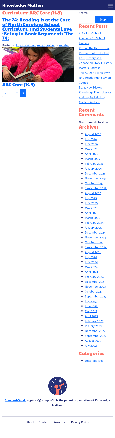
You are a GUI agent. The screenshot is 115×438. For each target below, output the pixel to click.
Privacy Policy (80, 422)
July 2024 (91, 257)
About (30, 422)
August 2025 (93, 193)
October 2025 (94, 183)
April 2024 (91, 271)
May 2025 (91, 207)
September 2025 (96, 188)
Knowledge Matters (23, 5)
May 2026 (91, 148)
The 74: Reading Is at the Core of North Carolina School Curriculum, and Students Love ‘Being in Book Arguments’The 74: (38, 28)
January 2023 (93, 325)
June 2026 (91, 143)
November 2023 (95, 286)
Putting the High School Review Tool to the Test (94, 50)
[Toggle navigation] (110, 5)
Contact (44, 422)
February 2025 (94, 222)
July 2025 (91, 198)
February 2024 (94, 276)
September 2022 (95, 335)
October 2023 (93, 291)
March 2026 (92, 158)
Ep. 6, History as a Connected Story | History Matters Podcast (95, 62)
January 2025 (93, 227)
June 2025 (91, 203)
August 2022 (93, 340)
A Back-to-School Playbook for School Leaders (92, 38)
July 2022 (91, 345)
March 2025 (92, 217)
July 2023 (91, 301)
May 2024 (91, 266)
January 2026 (93, 168)
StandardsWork (15, 400)
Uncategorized (94, 360)
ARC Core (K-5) (18, 84)
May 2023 (91, 311)
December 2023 (95, 281)
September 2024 (96, 247)
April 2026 (91, 153)
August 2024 (93, 252)
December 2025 (95, 173)
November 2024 (95, 237)
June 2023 (91, 306)
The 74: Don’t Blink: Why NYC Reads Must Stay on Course (95, 77)
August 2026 (93, 134)
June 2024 (91, 262)
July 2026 (91, 139)
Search (83, 12)
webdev (64, 45)
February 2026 (94, 163)
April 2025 (91, 212)
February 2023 (94, 321)
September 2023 (95, 296)
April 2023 (91, 316)
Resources (60, 422)
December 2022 (95, 330)
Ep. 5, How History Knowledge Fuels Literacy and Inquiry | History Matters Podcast (95, 95)
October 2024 (94, 242)
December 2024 (95, 232)
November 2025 (95, 178)
